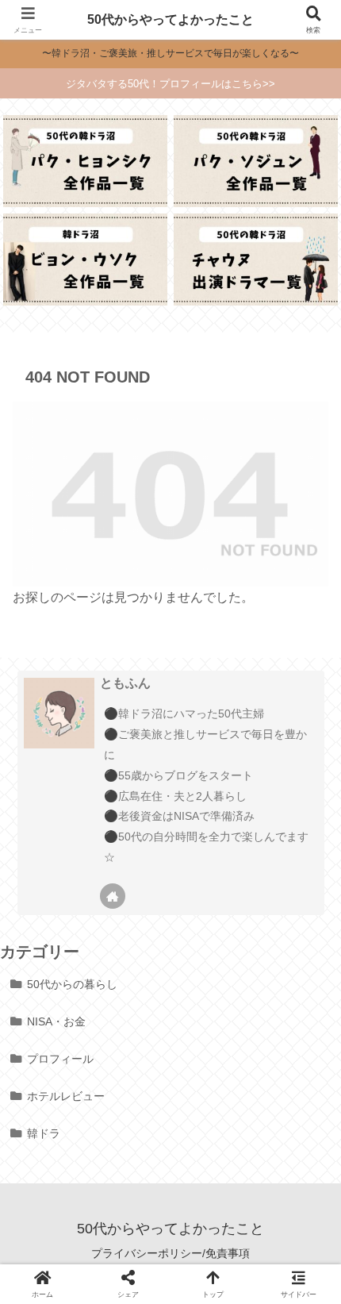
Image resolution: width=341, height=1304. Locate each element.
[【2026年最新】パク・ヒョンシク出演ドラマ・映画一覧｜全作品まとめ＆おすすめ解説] (85, 161)
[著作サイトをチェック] (112, 896)
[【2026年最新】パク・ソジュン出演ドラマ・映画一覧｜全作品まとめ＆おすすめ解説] (255, 161)
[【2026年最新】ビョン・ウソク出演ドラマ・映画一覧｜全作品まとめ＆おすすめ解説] (85, 259)
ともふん (125, 683)
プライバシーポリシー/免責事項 (170, 1253)
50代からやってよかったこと (170, 19)
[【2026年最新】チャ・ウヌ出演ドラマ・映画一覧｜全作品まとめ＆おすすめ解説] (255, 259)
